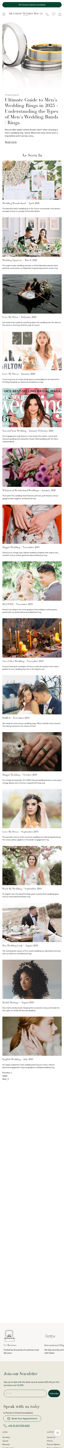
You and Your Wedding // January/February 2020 (27, 431)
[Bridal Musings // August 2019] (32, 979)
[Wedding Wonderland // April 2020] (32, 180)
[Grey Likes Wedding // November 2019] (32, 637)
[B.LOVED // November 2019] (32, 581)
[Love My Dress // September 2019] (32, 808)
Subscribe (54, 1393)
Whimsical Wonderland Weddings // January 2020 (29, 490)
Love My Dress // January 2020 (18, 374)
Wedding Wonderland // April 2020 (20, 203)
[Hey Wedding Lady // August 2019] (32, 922)
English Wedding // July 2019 (17, 1059)
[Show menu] (4, 14)
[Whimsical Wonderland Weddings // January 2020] (32, 467)
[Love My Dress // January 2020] (32, 350)
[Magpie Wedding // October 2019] (32, 751)
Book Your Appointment (24, 1418)
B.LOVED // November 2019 (17, 604)
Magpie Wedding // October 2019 (19, 775)
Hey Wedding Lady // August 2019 (20, 946)
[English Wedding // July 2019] (32, 1036)
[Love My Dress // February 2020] (32, 293)
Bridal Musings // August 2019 (18, 1003)
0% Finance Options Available (32, 5)
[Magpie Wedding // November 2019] (32, 524)
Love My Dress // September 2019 (20, 832)
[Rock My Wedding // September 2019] (32, 865)
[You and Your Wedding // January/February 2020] (32, 407)
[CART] (60, 14)
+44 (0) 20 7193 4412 (19, 1425)
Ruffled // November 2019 (15, 718)
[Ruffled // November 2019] (32, 694)
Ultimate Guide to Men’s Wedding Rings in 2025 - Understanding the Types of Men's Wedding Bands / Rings (31, 111)
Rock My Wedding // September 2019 (22, 889)
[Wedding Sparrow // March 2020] (32, 237)
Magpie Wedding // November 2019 (20, 547)
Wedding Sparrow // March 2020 (19, 260)
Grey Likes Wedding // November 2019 (22, 661)
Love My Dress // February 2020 (19, 317)
